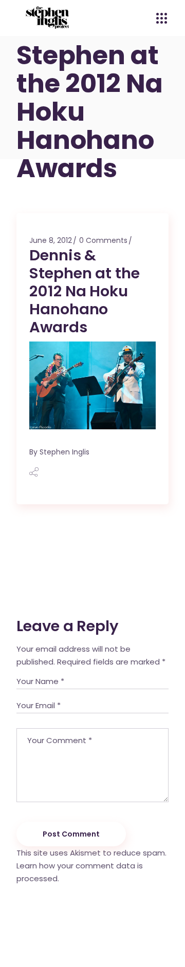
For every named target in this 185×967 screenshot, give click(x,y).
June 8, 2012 (50, 240)
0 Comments (103, 240)
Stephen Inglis (64, 452)
